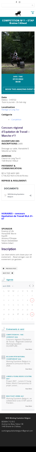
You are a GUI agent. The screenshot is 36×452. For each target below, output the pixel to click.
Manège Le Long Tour (10, 110)
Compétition (16, 119)
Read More (29, 349)
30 (32, 314)
